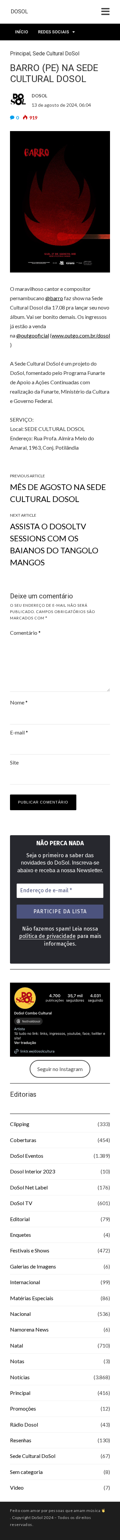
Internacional (25, 1282)
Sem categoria (26, 1472)
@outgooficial (32, 335)
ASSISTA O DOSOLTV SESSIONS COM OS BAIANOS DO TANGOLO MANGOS (54, 544)
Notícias (20, 1377)
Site (14, 762)
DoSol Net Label (29, 1187)
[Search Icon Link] (82, 50)
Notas (17, 1361)
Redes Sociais (53, 31)
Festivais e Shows (29, 1250)
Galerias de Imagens (33, 1266)
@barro (54, 298)
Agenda (60, 48)
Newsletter (28, 48)
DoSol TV (21, 1203)
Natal (16, 1345)
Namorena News (29, 1329)
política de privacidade (47, 936)
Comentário (25, 632)
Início (21, 31)
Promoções (23, 1408)
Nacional (20, 1314)
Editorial (20, 1219)
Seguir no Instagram (60, 1069)
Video (17, 1487)
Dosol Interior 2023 (32, 1171)
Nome (19, 702)
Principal (20, 1393)
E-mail (19, 732)
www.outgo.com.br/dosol (81, 335)
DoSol (19, 11)
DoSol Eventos (26, 1155)
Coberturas (23, 1140)
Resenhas (20, 1440)
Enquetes (20, 1234)
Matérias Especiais (31, 1298)
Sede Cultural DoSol (32, 1456)
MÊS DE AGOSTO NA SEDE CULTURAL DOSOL (58, 493)
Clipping (19, 1124)
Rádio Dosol (24, 1424)
